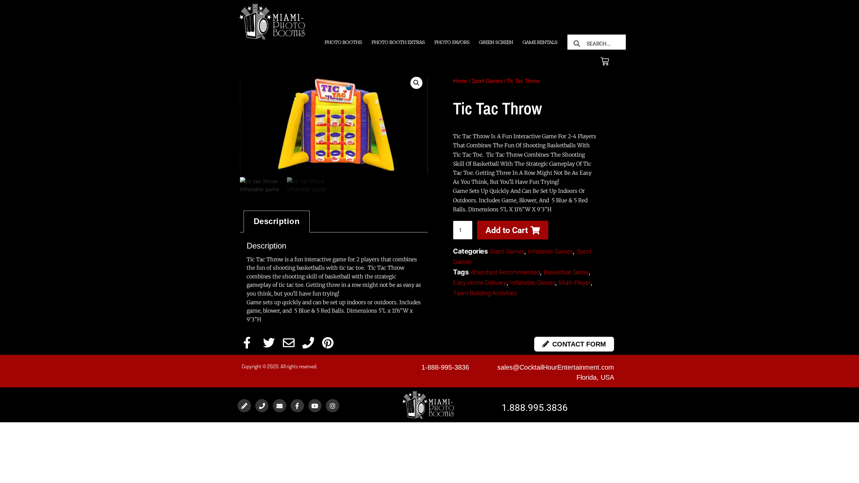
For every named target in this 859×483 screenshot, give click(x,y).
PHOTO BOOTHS (343, 42)
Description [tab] (277, 221)
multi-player (575, 282)
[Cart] (604, 61)
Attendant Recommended (505, 272)
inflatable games (532, 282)
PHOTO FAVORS (451, 42)
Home (460, 81)
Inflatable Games (550, 251)
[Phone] (262, 406)
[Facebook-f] (297, 406)
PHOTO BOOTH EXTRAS (398, 42)
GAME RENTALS (539, 42)
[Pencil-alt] (244, 406)
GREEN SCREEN (496, 42)
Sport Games (487, 81)
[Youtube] (315, 406)
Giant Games (507, 251)
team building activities (484, 293)
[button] (416, 83)
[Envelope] (279, 406)
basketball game (566, 272)
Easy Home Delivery (479, 282)
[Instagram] (332, 406)
